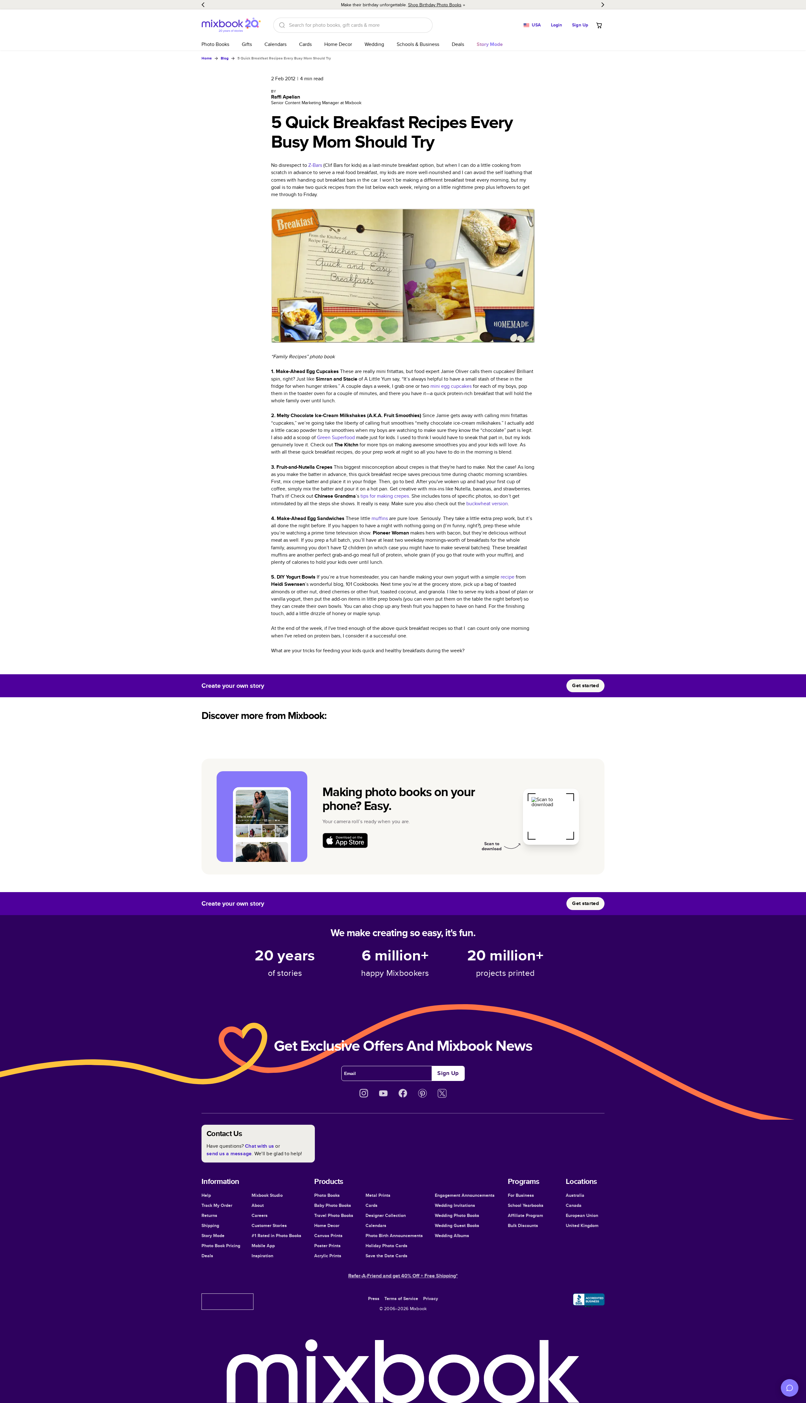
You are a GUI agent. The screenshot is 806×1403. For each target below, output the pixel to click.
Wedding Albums (452, 1235)
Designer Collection (386, 1215)
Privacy (430, 1298)
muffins (380, 518)
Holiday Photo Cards (386, 1245)
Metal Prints (378, 1195)
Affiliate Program (525, 1215)
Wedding (374, 44)
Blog (225, 58)
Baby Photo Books (332, 1205)
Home (207, 58)
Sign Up (580, 25)
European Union (582, 1215)
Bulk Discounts (523, 1225)
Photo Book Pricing (221, 1245)
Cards (305, 44)
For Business (521, 1195)
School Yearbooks (525, 1205)
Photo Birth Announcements (394, 1235)
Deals (458, 44)
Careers (260, 1215)
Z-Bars (315, 165)
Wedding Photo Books (457, 1215)
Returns (209, 1215)
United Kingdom (582, 1225)
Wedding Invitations (455, 1205)
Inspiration (262, 1256)
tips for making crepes (384, 496)
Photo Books (215, 44)
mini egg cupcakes (451, 386)
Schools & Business (418, 44)
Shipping (210, 1225)
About (258, 1205)
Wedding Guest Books (457, 1225)
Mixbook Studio (267, 1195)
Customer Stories (269, 1225)
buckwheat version (487, 503)
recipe (507, 576)
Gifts (247, 44)
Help (206, 1195)
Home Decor (338, 44)
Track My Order (217, 1205)
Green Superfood (336, 437)
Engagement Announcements (465, 1195)
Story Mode (213, 1235)
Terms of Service (401, 1298)
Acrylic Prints (327, 1256)
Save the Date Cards (386, 1256)
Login (556, 25)
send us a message (229, 1153)
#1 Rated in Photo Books (276, 1235)
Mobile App (263, 1245)
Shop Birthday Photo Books (435, 5)
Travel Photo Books (333, 1215)
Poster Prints (327, 1245)
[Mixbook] (231, 25)
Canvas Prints (328, 1235)
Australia (575, 1195)
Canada (574, 1205)
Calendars (275, 44)
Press (373, 1298)
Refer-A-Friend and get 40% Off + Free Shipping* (403, 1275)
